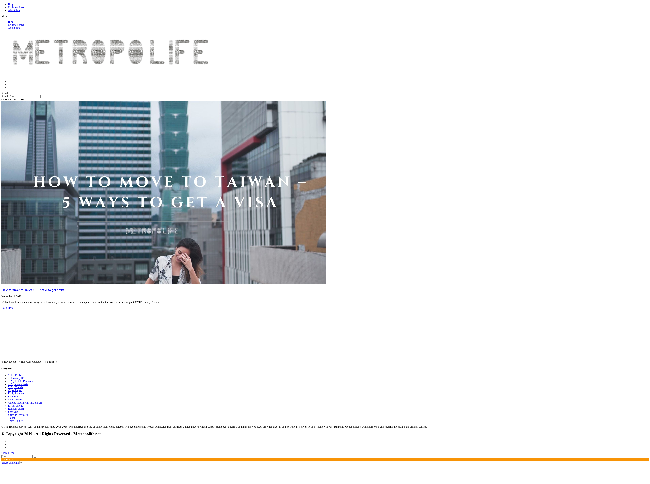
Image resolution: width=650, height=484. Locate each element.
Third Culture (15, 420)
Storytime (13, 411)
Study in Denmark (18, 414)
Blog (10, 4)
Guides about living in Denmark (25, 402)
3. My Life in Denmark (20, 381)
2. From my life (16, 378)
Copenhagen (15, 390)
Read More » (8, 307)
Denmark (13, 396)
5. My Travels (15, 387)
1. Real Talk (14, 375)
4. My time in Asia (18, 384)
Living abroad (15, 405)
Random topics (16, 408)
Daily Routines (16, 393)
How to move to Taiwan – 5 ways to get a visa (33, 290)
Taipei (11, 417)
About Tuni (14, 10)
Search (5, 96)
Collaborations (16, 7)
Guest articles (15, 399)
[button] (325, 16)
